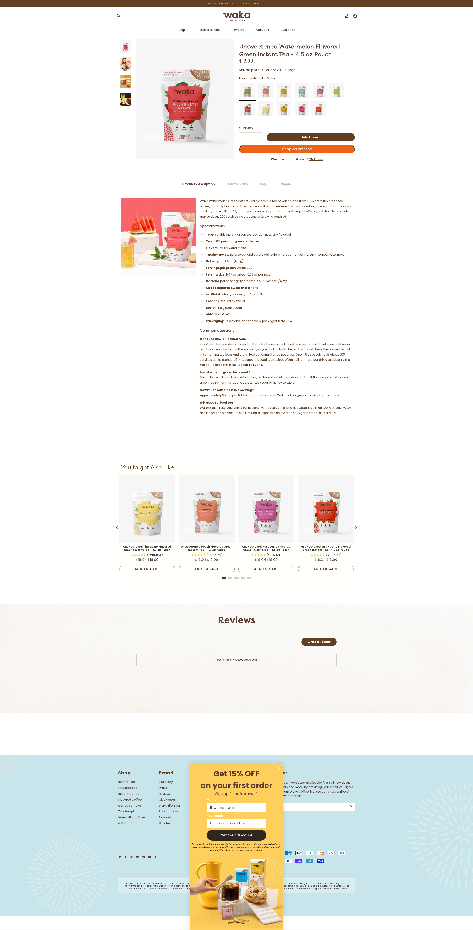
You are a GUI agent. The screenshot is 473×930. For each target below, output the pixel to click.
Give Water (167, 800)
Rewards (238, 30)
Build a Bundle (210, 30)
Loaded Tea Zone (249, 365)
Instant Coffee (128, 794)
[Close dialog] (279, 767)
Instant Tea (126, 782)
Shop (181, 30)
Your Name (215, 800)
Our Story (166, 782)
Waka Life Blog (169, 805)
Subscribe (288, 30)
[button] (236, 835)
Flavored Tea (127, 788)
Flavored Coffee (130, 800)
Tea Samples (127, 811)
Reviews (165, 794)
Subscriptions (168, 811)
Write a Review (319, 642)
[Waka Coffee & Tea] (237, 15)
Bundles (164, 823)
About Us (262, 30)
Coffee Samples (130, 805)
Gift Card (125, 823)
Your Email (215, 815)
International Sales (131, 817)
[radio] (247, 90)
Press (163, 788)
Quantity (246, 128)
